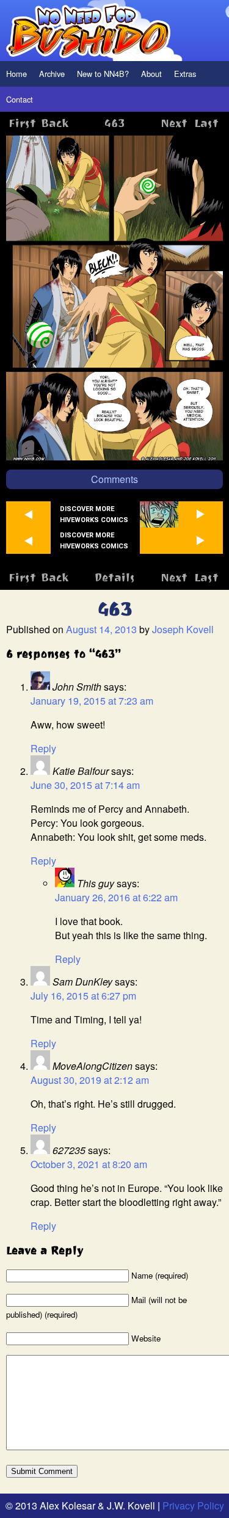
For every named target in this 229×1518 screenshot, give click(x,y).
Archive (52, 73)
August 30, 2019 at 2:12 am (90, 1080)
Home (16, 73)
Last (206, 123)
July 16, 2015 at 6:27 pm (83, 996)
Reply (43, 748)
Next (174, 123)
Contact (19, 99)
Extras (185, 73)
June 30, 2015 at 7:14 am (85, 785)
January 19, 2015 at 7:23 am (92, 701)
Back (54, 123)
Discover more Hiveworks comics (94, 514)
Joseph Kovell (183, 629)
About (151, 73)
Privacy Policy (193, 1505)
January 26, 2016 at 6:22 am (116, 897)
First (22, 123)
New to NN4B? (103, 73)
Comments (114, 479)
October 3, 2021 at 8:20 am (89, 1164)
